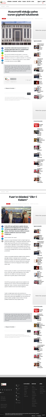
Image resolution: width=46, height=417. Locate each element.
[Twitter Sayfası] (3, 389)
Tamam (39, 415)
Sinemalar (34, 400)
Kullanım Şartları (4, 404)
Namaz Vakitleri (33, 391)
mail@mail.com (13, 81)
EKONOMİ (15, 1)
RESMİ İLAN (26, 396)
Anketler (41, 388)
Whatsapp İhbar (4, 406)
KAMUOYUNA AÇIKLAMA (40, 125)
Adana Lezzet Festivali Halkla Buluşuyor (39, 147)
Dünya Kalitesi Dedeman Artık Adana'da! (39, 76)
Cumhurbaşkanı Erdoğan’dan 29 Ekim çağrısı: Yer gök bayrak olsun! (41, 163)
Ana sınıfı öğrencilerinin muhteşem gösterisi (40, 96)
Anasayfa (3, 6)
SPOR (32, 1)
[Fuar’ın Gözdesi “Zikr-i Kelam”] (16, 214)
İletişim (19, 402)
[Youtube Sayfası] (7, 389)
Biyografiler (42, 389)
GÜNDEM (9, 1)
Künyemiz (18, 400)
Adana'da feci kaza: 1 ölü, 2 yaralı (39, 82)
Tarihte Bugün (33, 398)
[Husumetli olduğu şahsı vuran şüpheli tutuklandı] (16, 33)
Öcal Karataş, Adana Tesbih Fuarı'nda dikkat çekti (40, 179)
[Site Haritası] (1, 392)
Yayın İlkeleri (3, 398)
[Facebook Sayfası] (1, 389)
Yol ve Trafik (34, 389)
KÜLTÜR (28, 1)
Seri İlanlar (34, 401)
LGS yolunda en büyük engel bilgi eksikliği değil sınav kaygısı (40, 62)
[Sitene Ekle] (3, 392)
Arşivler (17, 397)
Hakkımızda (3, 397)
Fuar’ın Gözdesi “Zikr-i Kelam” (39, 54)
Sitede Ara (42, 386)
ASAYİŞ (7, 6)
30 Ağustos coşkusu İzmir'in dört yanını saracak (40, 171)
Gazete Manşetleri (34, 405)
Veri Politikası (3, 400)
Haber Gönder (3, 407)
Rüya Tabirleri (42, 391)
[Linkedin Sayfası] (9, 389)
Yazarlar (18, 393)
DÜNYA (7, 191)
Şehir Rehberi (34, 403)
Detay (34, 415)
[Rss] (11, 389)
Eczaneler (34, 394)
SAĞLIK (19, 1)
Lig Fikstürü (34, 395)
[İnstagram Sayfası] (5, 389)
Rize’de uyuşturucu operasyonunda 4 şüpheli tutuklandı (41, 140)
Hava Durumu (33, 387)
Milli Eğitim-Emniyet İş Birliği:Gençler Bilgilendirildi (40, 69)
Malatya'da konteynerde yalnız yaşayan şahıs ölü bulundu (40, 132)
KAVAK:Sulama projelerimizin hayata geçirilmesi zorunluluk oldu (40, 47)
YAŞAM (24, 1)
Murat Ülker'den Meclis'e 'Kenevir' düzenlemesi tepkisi (40, 89)
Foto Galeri (18, 386)
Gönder (29, 93)
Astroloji (41, 393)
